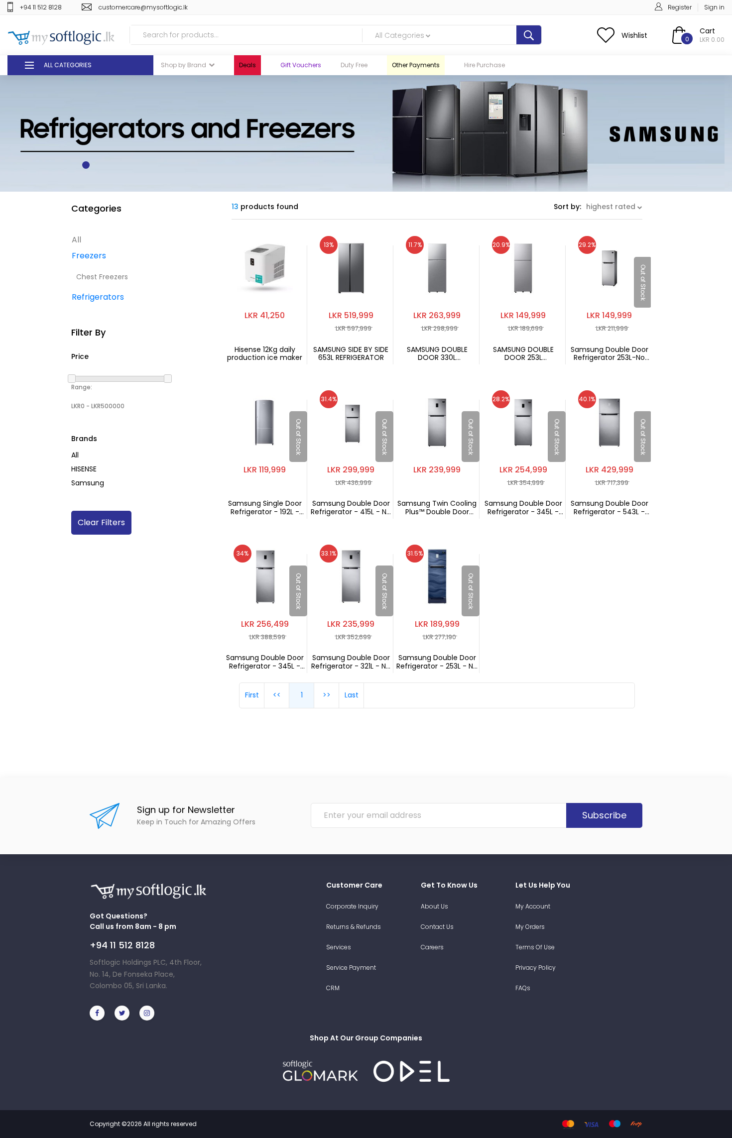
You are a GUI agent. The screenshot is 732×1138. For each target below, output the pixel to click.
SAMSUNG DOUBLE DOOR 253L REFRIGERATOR (523, 353)
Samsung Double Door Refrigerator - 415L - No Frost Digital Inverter (351, 507)
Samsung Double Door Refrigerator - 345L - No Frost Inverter (265, 662)
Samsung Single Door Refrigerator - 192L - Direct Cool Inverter (265, 507)
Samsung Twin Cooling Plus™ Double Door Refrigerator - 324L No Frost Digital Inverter (437, 507)
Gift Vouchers (300, 65)
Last (352, 695)
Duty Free (354, 65)
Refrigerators (98, 297)
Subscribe (604, 815)
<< (277, 695)
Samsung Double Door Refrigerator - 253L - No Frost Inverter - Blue (437, 662)
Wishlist (634, 35)
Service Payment (351, 967)
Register (680, 7)
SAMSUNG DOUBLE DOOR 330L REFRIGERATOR (437, 353)
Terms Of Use (535, 947)
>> (327, 695)
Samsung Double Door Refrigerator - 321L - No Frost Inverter (350, 662)
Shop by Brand (183, 65)
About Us (434, 906)
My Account (532, 906)
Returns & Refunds (353, 926)
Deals (247, 65)
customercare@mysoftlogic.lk (143, 7)
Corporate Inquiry (352, 906)
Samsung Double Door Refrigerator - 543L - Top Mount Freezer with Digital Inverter (609, 507)
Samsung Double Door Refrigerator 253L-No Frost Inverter (609, 353)
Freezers (89, 255)
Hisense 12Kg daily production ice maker (264, 353)
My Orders (530, 926)
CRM (333, 988)
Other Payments (416, 65)
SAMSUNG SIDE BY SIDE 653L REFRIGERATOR (350, 353)
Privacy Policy (535, 967)
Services (338, 947)
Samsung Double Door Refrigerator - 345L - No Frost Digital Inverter (523, 507)
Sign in (714, 7)
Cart (707, 31)
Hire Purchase (484, 65)
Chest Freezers (102, 277)
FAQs (522, 988)
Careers (432, 947)
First (252, 695)
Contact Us (437, 926)
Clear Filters (101, 522)
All (76, 239)
